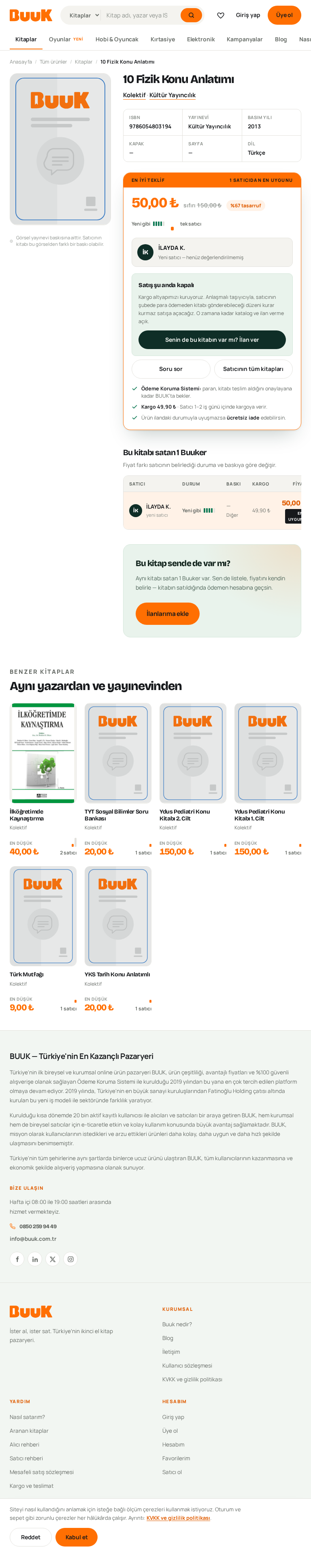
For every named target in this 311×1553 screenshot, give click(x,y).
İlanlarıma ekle (168, 613)
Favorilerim (176, 1458)
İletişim (171, 1351)
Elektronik (201, 39)
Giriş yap (248, 15)
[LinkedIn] (35, 1259)
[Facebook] (17, 1259)
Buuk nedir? (177, 1324)
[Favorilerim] (221, 15)
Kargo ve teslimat (31, 1485)
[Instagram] (70, 1259)
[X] (52, 1259)
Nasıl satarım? (27, 1417)
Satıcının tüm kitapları (253, 369)
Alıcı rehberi (24, 1444)
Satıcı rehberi (26, 1458)
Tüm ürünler (53, 61)
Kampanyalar (244, 39)
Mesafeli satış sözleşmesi (42, 1472)
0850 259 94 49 (37, 1226)
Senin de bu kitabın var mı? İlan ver (212, 339)
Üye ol (284, 15)
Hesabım (173, 1444)
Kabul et (77, 1537)
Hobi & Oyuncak (117, 39)
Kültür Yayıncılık (172, 95)
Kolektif (134, 95)
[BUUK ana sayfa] (31, 15)
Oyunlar (66, 39)
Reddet (30, 1537)
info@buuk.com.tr (33, 1238)
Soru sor (171, 369)
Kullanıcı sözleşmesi (187, 1365)
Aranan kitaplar (29, 1430)
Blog (281, 39)
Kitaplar (26, 39)
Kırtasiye (163, 39)
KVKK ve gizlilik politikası (192, 1379)
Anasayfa (21, 61)
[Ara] (191, 15)
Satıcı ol (172, 1472)
